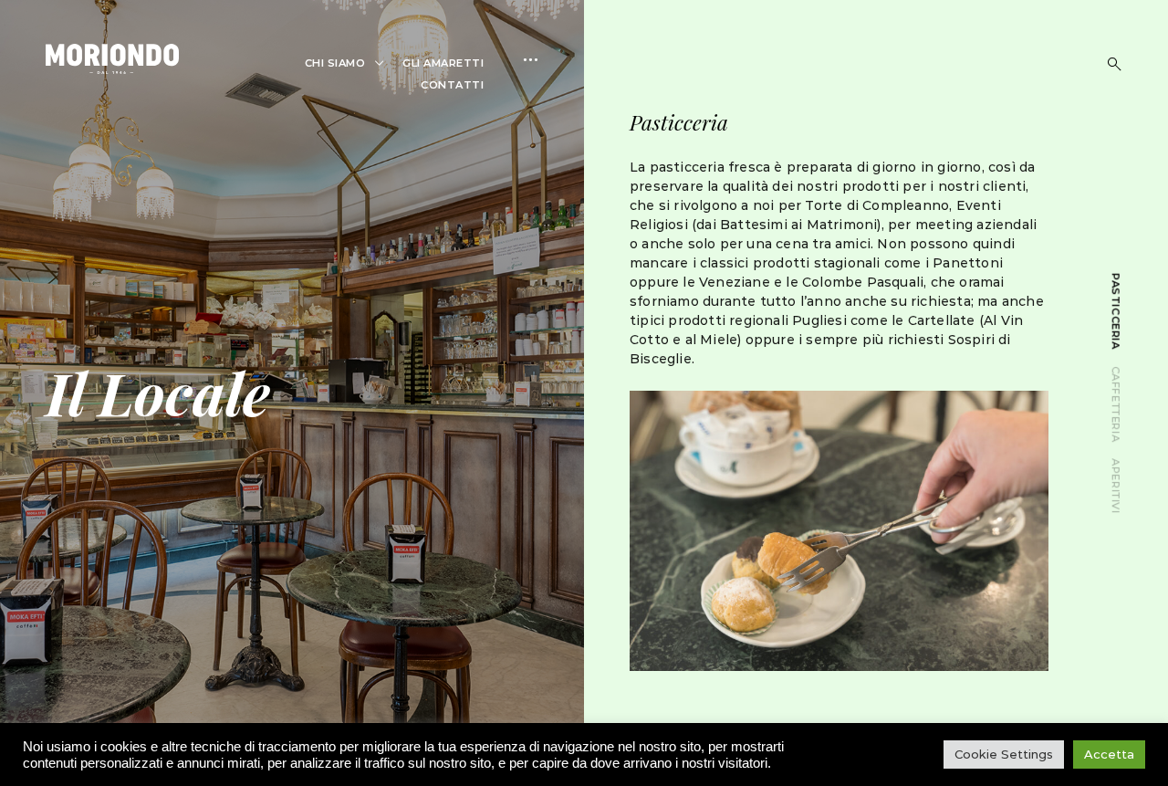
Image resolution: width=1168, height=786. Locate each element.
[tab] (1116, 311)
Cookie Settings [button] (1003, 754)
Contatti (452, 85)
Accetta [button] (1109, 754)
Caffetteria (1116, 403)
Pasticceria (1116, 311)
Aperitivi (1116, 485)
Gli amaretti (443, 63)
